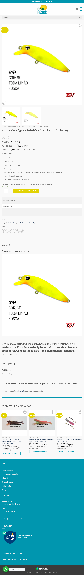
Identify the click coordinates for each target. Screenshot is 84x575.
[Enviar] (80, 17)
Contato (4, 490)
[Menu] (3, 9)
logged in (21, 391)
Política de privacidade (10, 474)
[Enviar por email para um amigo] (14, 231)
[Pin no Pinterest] (18, 231)
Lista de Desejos (7, 482)
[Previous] (6, 64)
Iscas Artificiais (14, 127)
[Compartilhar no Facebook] (7, 231)
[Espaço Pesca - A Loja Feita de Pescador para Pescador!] (42, 9)
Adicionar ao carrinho (26, 191)
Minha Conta (6, 486)
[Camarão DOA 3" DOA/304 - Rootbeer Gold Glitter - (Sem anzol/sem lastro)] (14, 423)
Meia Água (32, 127)
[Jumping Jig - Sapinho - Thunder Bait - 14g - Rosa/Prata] (69, 423)
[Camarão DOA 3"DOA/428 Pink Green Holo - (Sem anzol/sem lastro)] (42, 423)
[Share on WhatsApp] (3, 231)
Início (4, 127)
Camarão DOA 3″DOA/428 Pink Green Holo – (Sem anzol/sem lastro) (41, 440)
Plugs (24, 127)
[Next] (78, 64)
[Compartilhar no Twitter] (10, 231)
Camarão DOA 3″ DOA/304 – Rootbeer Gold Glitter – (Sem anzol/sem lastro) (11, 441)
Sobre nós (5, 478)
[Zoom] (4, 103)
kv (5, 226)
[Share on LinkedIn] (22, 231)
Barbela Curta (43, 127)
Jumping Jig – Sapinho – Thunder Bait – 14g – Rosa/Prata (69, 440)
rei (7, 226)
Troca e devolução (8, 470)
